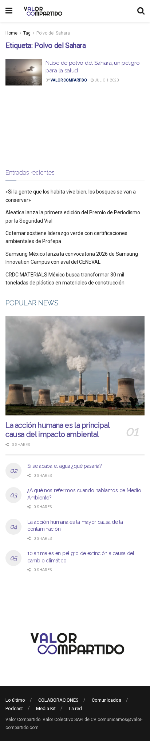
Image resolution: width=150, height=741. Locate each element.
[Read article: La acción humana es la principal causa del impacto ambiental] (75, 365)
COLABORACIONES (58, 700)
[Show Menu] (8, 11)
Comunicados (106, 700)
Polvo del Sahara (53, 33)
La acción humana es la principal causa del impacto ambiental (57, 430)
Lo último (15, 700)
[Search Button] (141, 11)
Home (11, 33)
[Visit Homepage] (42, 11)
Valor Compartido (69, 80)
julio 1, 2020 (106, 80)
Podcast (14, 708)
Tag (27, 33)
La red (75, 708)
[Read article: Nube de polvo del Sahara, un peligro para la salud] (23, 72)
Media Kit (46, 708)
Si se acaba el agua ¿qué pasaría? (64, 466)
